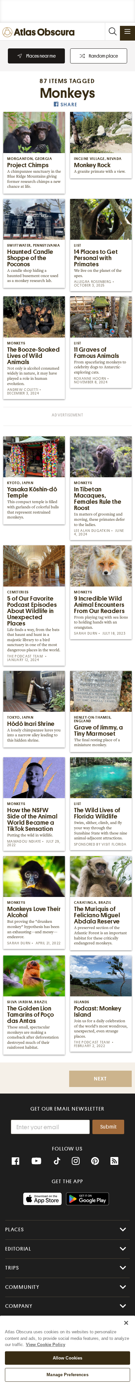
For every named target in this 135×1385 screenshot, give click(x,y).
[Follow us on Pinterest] (95, 1161)
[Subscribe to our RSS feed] (114, 1161)
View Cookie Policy (45, 1344)
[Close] (126, 1323)
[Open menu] (127, 31)
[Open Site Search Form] (112, 32)
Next (100, 1079)
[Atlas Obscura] (40, 32)
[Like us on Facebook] (15, 1161)
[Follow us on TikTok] (57, 1161)
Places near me (41, 56)
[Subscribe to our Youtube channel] (36, 1161)
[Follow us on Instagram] (76, 1161)
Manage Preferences (67, 1374)
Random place (103, 56)
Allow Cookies (68, 1358)
